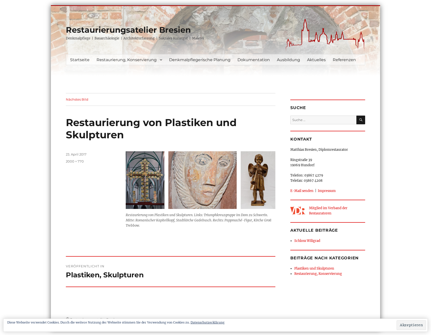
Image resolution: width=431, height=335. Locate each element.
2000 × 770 (75, 161)
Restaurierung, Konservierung (127, 59)
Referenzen (344, 59)
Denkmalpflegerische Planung (199, 59)
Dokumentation (253, 59)
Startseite (80, 59)
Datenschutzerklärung (207, 322)
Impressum (327, 191)
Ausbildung (288, 59)
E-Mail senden (302, 191)
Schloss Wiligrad (307, 241)
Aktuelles (316, 59)
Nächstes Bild (77, 99)
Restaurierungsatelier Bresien (128, 30)
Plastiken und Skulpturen (314, 268)
